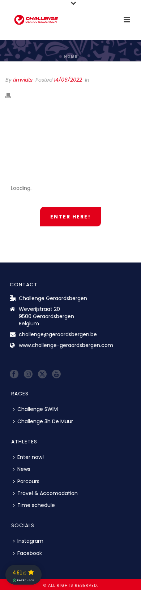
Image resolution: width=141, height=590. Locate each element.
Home (70, 56)
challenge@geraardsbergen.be (58, 334)
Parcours (28, 481)
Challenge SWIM (37, 409)
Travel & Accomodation (47, 493)
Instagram (30, 541)
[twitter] (42, 374)
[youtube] (56, 374)
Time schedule (36, 505)
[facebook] (14, 374)
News (23, 469)
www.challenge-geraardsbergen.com (66, 345)
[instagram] (28, 374)
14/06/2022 (68, 79)
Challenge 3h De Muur (45, 421)
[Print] (11, 95)
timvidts (23, 79)
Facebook (29, 553)
